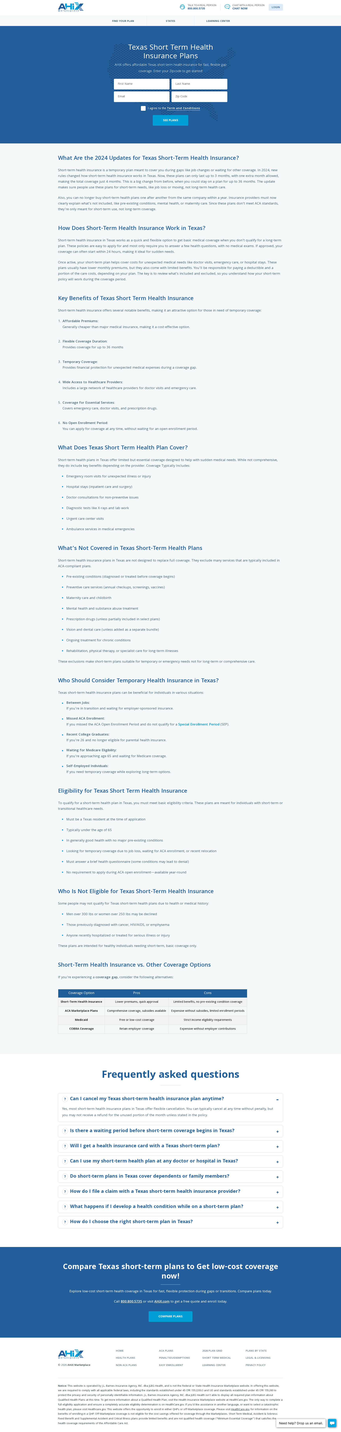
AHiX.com (162, 1302)
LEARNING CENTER (218, 21)
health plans (125, 1358)
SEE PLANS (170, 120)
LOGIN (276, 7)
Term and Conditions (183, 108)
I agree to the (174, 108)
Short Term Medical (216, 1358)
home (120, 1351)
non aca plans (126, 1365)
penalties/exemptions (174, 1358)
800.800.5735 (131, 1302)
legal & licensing (258, 1358)
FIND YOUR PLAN (123, 21)
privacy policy (256, 1365)
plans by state (256, 1351)
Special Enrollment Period (198, 725)
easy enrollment (171, 1365)
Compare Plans (170, 1316)
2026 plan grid (212, 1351)
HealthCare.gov (240, 1409)
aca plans (166, 1351)
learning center (214, 1365)
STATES (170, 21)
